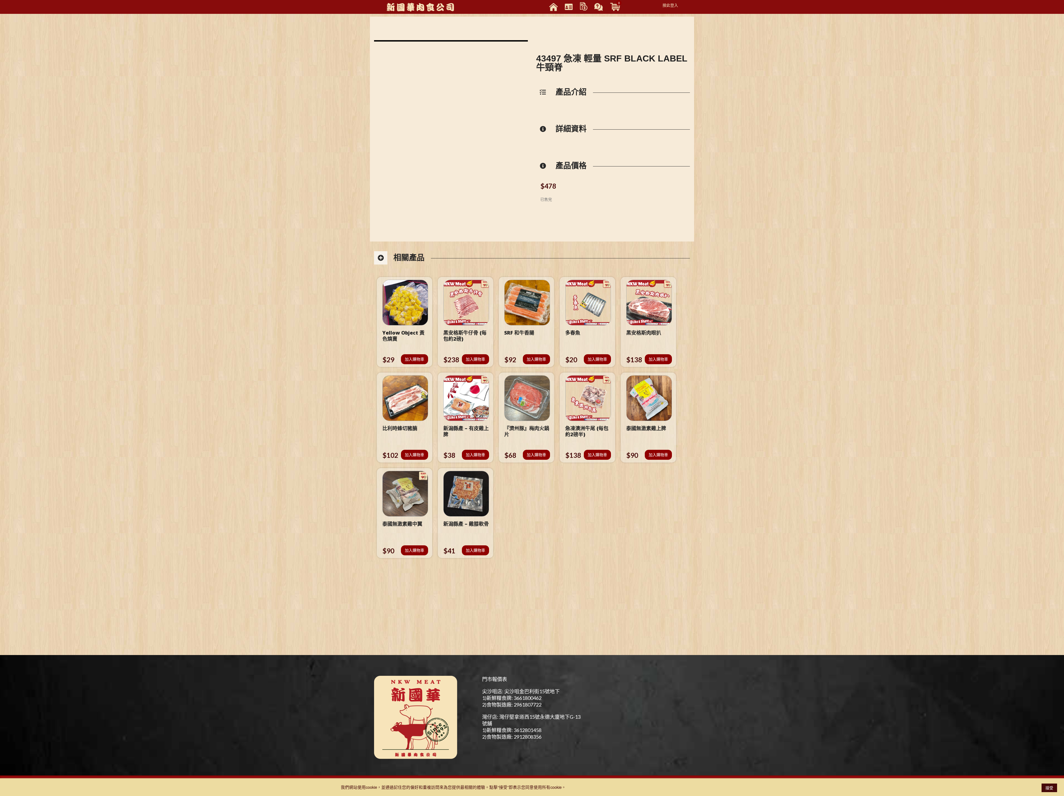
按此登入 (670, 5)
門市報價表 (494, 679)
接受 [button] (1049, 787)
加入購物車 (414, 359)
